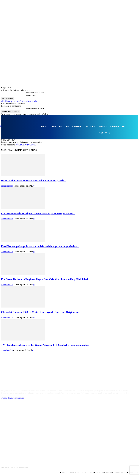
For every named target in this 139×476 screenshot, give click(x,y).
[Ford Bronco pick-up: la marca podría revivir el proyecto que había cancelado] (23, 241)
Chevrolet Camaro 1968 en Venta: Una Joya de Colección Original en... (41, 312)
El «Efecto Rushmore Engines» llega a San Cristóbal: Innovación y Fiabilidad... (45, 279)
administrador (7, 186)
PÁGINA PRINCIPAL (26, 145)
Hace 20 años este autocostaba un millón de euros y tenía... (33, 180)
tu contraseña (31, 95)
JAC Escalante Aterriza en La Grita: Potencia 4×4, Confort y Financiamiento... (45, 344)
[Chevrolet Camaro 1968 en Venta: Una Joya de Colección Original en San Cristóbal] (23, 307)
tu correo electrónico (35, 108)
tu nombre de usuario (35, 92)
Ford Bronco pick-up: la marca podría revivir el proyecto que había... (40, 246)
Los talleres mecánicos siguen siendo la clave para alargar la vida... (38, 213)
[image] (69, 372)
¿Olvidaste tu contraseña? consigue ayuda (19, 101)
